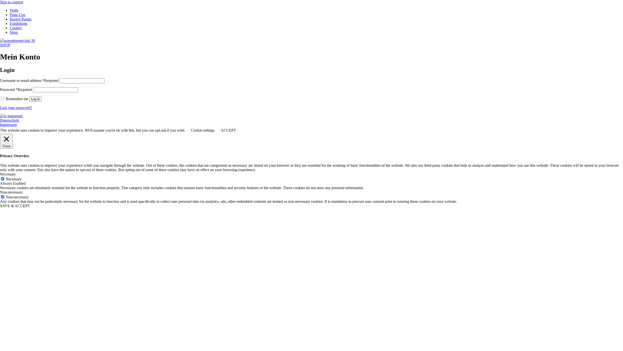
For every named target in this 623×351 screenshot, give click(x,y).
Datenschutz (9, 120)
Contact (16, 28)
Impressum (8, 125)
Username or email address (29, 80)
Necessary (14, 179)
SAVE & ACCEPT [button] (15, 206)
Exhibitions (18, 23)
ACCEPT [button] (228, 130)
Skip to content (11, 2)
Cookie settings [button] (203, 130)
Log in (35, 99)
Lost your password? (16, 108)
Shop (14, 32)
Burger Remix (21, 19)
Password (16, 90)
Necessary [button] (8, 174)
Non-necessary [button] (11, 192)
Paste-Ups (17, 15)
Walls (14, 10)
